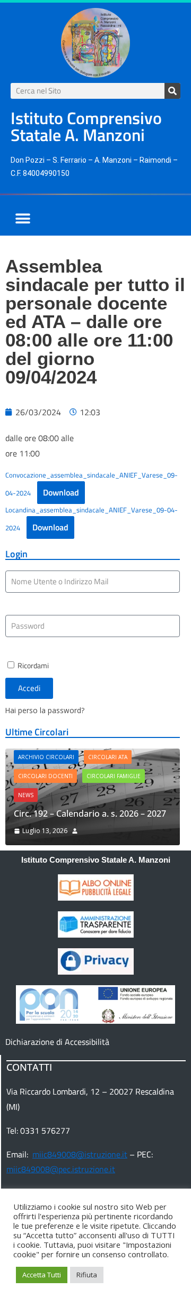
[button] (22, 218)
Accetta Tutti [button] (41, 1274)
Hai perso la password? (44, 710)
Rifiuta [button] (86, 1274)
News (25, 795)
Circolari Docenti (45, 776)
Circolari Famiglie (113, 776)
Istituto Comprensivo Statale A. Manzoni (95, 859)
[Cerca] (172, 91)
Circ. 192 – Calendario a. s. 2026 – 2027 (90, 813)
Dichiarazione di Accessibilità (57, 1041)
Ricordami (32, 665)
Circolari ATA (107, 757)
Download (61, 492)
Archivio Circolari (46, 757)
